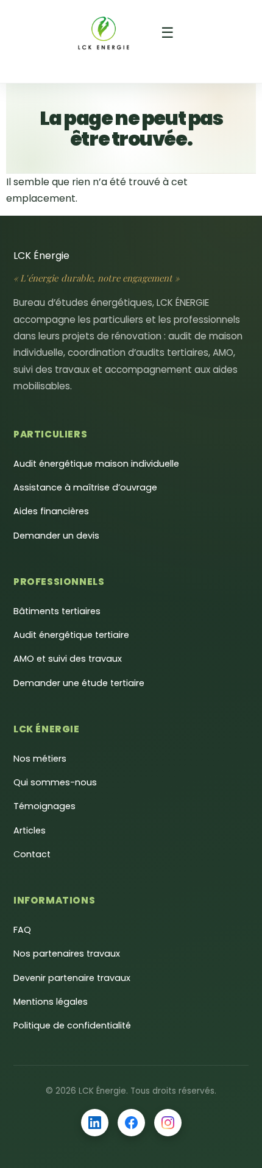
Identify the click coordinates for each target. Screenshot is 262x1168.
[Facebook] (131, 1122)
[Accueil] (103, 33)
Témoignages (44, 806)
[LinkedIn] (94, 1122)
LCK (41, 256)
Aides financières (51, 511)
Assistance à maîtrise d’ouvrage (85, 487)
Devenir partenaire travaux (71, 978)
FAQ (22, 930)
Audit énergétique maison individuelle (96, 464)
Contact (32, 854)
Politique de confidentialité (72, 1025)
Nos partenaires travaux (66, 953)
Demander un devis (56, 535)
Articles (29, 830)
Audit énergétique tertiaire (71, 635)
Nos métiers (39, 758)
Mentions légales (50, 1002)
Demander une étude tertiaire (78, 683)
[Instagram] (168, 1122)
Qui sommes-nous (55, 782)
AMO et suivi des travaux (67, 659)
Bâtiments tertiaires (57, 611)
